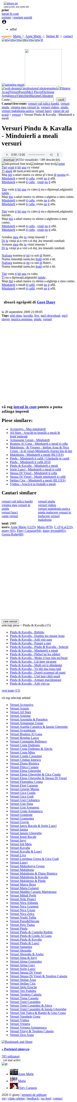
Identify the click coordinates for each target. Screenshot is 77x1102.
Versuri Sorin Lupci (22, 969)
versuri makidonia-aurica (18, 111)
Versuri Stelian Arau (23, 980)
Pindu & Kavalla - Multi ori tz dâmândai (36, 665)
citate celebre (16, 1098)
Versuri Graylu (19, 822)
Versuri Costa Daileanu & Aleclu (31, 748)
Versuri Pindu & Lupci (24, 943)
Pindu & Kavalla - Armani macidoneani (35, 680)
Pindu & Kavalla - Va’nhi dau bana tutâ (35, 669)
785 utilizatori (11, 1056)
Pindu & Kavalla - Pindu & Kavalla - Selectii (39, 647)
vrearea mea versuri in (25, 107)
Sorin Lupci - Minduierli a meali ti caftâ (35, 469)
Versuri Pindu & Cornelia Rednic (31, 932)
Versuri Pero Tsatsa (22, 925)
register (6, 17)
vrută (11, 167)
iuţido (5, 193)
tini (10, 174)
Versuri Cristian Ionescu (25, 759)
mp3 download (50, 315)
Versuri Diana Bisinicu (24, 763)
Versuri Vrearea (20, 1024)
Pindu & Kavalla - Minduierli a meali (34, 465)
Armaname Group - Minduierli (30, 440)
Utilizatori (46, 95)
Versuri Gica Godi (21, 796)
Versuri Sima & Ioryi (23, 958)
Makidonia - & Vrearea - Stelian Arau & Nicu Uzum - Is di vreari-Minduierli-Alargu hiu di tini (41, 449)
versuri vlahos (50, 107)
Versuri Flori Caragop (24, 785)
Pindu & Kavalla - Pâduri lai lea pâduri (35, 654)
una (24, 167)
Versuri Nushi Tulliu (23, 917)
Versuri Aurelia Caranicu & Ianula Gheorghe (39, 726)
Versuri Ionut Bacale (23, 837)
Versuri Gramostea (22, 818)
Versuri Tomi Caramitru (25, 1002)
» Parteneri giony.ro (15, 1049)
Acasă (6, 92)
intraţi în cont (10, 13)
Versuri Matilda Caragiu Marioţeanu (33, 892)
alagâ (8, 171)
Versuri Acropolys (21, 704)
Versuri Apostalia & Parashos (29, 719)
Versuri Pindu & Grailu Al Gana (31, 936)
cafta (32, 178)
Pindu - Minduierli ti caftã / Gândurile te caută (39, 458)
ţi (16, 167)
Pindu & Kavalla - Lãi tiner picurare (33, 661)
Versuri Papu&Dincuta (24, 921)
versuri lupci (43, 111)
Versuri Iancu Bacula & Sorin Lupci (33, 826)
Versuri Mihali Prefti (23, 895)
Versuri (14, 92)
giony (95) (8, 530)
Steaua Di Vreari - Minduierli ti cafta (33, 473)
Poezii (23, 92)
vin (4, 1098)
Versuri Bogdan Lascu (24, 737)
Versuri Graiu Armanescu (26, 811)
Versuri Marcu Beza (23, 884)
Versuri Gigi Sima (21, 804)
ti (27, 178)
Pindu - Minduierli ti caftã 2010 (30, 462)
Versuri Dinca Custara (24, 767)
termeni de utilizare (34, 1094)
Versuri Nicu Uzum (22, 910)
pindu (64, 107)
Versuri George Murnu (24, 789)
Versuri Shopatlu (20, 950)
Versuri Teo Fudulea (23, 991)
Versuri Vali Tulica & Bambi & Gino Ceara (38, 1013)
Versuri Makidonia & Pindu (28, 881)
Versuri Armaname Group (26, 723)
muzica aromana (21, 319)
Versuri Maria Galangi (24, 888)
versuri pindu (46, 501)
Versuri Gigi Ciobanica (25, 800)
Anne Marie (33, 36)
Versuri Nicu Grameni (24, 906)
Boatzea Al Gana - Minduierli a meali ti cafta (39, 443)
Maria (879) (45, 527)
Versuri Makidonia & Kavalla (29, 877)
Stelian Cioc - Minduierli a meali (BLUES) (38, 480)
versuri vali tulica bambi (43, 103)
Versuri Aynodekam (23, 730)
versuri (16, 114)
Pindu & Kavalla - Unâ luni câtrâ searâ (35, 676)
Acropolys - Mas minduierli (28, 429)
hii (19, 167)
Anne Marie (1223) (23, 527)
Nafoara (7, 255)
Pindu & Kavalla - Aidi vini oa (29, 683)
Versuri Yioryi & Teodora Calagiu (32, 1031)
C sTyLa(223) (63, 527)
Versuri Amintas (20, 715)
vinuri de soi (61, 111)
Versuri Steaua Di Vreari (25, 972)
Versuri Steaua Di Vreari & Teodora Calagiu (38, 976)
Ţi (3, 171)
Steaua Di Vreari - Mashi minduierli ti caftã (38, 476)
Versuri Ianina (19, 829)
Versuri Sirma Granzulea (26, 961)
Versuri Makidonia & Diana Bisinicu (33, 873)
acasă (5, 114)
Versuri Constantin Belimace (28, 741)
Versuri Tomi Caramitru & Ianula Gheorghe (38, 1009)
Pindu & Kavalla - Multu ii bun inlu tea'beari (39, 658)
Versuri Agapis (19, 708)
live (36, 315)
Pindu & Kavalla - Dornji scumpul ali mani (38, 672)
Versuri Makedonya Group (27, 866)
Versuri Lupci (19, 862)
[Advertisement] (38, 362)
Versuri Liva (18, 855)
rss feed (46, 1098)
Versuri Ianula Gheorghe (26, 833)
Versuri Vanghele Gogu (25, 1016)
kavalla (28, 315)
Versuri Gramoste (21, 815)
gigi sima (16, 315)
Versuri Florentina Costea (26, 782)
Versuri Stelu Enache (23, 987)
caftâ (32, 285)
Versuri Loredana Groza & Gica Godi (34, 859)
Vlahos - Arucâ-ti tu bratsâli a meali (33, 484)
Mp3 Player (34, 92)
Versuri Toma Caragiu (24, 998)
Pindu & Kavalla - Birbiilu (27, 632)
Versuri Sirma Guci (22, 965)
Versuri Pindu (19, 928)
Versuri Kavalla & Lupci (26, 851)
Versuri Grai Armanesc (24, 807)
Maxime (35, 95)
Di (3, 240)
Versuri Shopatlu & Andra (27, 954)
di (55, 174)
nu (45, 178)
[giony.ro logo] (10, 3)
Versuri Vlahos (19, 1020)
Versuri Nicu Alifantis (24, 903)
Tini (4, 167)
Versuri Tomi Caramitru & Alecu (31, 1005)
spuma (61, 174)
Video (20, 95)
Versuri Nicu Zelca (22, 914)
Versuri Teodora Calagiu (25, 994)
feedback (33, 1098)
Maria (17, 36)
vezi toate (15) (11, 690)
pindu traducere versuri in (54, 512)
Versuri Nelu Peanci (23, 899)
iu (25, 237)
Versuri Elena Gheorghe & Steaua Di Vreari (38, 778)
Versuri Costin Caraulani (26, 756)
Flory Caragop (27, 1088)
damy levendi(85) (54, 530)
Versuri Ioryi (18, 840)
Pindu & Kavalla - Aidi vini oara (31, 639)
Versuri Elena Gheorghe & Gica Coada (35, 774)
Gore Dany (46, 302)
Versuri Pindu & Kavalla (26, 939)
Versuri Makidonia (22, 870)
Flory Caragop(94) (29, 530)
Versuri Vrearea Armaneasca (28, 1027)
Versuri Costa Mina (22, 752)
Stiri (27, 95)
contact (68, 36)
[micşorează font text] (16, 164)
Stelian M (52, 36)
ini (28, 255)
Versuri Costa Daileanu (25, 745)
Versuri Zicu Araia (22, 1035)
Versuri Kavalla (20, 848)
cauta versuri (10, 516)
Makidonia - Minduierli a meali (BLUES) (37, 454)
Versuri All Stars (20, 712)
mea (15, 237)
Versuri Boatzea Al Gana (26, 734)
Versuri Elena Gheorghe (25, 771)
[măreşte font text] (43, 164)
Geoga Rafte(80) (12, 534)
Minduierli (8, 178)
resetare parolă (22, 17)
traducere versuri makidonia (49, 517)
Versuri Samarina (21, 947)
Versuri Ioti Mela (21, 844)
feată (39, 259)
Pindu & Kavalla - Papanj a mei (30, 643)
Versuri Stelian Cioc (23, 983)
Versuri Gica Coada (22, 793)
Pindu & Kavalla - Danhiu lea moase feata (37, 636)
